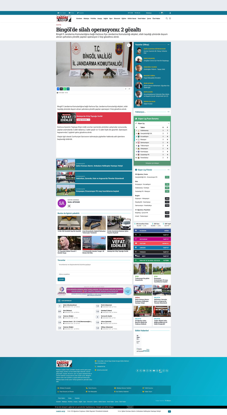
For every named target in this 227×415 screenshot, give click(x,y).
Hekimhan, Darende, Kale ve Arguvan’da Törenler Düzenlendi (160, 301)
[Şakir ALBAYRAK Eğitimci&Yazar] (138, 51)
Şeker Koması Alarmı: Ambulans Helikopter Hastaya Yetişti (142, 301)
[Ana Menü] (170, 18)
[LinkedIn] (150, 370)
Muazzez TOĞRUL (149, 75)
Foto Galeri (62, 13)
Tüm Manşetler (92, 391)
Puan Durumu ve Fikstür (67, 391)
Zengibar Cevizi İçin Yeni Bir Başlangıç (156, 61)
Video (72, 13)
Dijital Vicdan (148, 104)
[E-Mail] (69, 206)
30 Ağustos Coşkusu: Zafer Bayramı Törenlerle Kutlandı (138, 337)
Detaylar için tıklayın (152, 163)
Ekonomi (117, 18)
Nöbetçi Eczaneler (65, 388)
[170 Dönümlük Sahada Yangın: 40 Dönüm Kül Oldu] (94, 243)
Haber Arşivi (148, 391)
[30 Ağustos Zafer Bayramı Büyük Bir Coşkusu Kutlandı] (143, 311)
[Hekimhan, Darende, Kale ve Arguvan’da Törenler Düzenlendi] (162, 290)
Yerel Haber (142, 18)
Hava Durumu (92, 388)
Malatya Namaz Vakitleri (124, 388)
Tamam (130, 407)
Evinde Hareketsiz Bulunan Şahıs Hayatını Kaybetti (117, 232)
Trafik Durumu (149, 388)
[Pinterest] (144, 370)
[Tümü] (168, 45)
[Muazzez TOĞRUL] (138, 77)
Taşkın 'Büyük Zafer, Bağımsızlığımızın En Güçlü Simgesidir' (160, 322)
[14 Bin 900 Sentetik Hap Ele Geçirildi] (69, 223)
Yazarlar (81, 13)
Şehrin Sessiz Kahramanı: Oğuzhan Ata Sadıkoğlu (156, 86)
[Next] (160, 370)
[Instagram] (147, 370)
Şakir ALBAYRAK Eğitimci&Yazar (155, 49)
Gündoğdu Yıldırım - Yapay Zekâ (154, 69)
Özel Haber (156, 18)
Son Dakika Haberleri (122, 391)
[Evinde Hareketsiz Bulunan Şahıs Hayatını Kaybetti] (119, 223)
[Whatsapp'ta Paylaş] (64, 88)
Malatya (86, 18)
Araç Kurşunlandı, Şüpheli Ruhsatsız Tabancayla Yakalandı (94, 232)
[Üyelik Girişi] (169, 13)
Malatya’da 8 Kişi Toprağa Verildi (117, 251)
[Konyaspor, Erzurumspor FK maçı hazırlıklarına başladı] (162, 269)
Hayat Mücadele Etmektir (152, 78)
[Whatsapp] (163, 370)
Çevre (149, 18)
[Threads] (157, 370)
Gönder (61, 279)
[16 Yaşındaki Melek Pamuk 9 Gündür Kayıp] (69, 243)
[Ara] (166, 18)
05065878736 (101, 366)
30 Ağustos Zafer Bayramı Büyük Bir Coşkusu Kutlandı (141, 322)
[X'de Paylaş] (61, 88)
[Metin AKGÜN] (138, 94)
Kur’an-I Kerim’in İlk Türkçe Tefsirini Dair (155, 52)
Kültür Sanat (132, 18)
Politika (93, 18)
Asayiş (99, 18)
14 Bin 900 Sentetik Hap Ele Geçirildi (69, 231)
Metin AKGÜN (148, 92)
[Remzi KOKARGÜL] (138, 59)
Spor (111, 18)
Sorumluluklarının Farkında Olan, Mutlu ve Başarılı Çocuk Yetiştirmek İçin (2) (156, 95)
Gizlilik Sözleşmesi (120, 407)
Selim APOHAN (74, 202)
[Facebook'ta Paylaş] (58, 88)
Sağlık (106, 18)
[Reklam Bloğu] (94, 291)
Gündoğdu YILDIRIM (150, 67)
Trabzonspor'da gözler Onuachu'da (142, 279)
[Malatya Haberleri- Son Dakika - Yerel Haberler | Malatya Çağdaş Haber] (63, 18)
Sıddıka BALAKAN (149, 101)
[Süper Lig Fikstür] (168, 170)
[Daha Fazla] (68, 88)
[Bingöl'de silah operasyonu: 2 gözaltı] (94, 64)
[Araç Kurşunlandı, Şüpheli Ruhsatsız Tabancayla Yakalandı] (94, 223)
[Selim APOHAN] (62, 203)
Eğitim (124, 18)
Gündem (79, 18)
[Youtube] (153, 370)
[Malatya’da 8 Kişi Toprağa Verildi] (119, 243)
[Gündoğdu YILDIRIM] (138, 68)
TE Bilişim (168, 400)
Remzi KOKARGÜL (149, 58)
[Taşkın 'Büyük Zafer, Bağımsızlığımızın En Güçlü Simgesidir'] (162, 311)
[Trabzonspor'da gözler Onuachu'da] (143, 269)
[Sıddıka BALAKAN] (138, 102)
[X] (140, 370)
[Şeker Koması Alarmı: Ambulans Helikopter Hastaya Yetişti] (143, 290)
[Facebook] (137, 370)
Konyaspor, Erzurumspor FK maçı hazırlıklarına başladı (161, 280)
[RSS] (167, 370)
